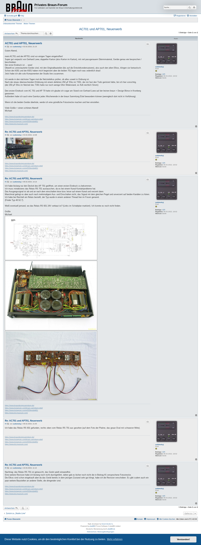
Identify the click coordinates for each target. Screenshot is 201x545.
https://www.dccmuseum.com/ (16, 124)
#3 (6, 182)
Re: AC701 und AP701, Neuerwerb (23, 131)
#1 (6, 46)
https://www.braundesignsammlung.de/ (19, 117)
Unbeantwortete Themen (12, 24)
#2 (6, 135)
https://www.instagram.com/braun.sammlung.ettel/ (24, 119)
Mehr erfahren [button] (114, 539)
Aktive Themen (29, 24)
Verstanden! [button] (183, 539)
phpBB (92, 526)
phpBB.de (111, 529)
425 (163, 74)
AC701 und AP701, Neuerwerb (100, 29)
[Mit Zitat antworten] (148, 44)
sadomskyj (159, 67)
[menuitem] (21, 16)
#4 (6, 424)
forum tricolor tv (107, 524)
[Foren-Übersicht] (19, 7)
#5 (6, 468)
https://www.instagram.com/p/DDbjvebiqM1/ (21, 121)
